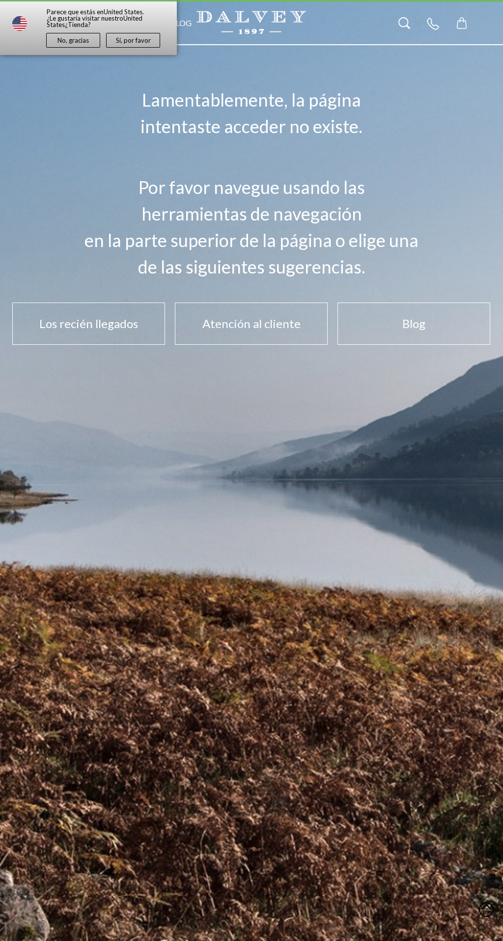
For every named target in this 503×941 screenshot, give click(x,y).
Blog (181, 23)
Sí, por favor (133, 40)
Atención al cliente (251, 323)
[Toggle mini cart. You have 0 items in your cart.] (462, 23)
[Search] (404, 23)
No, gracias (73, 40)
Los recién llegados (88, 323)
